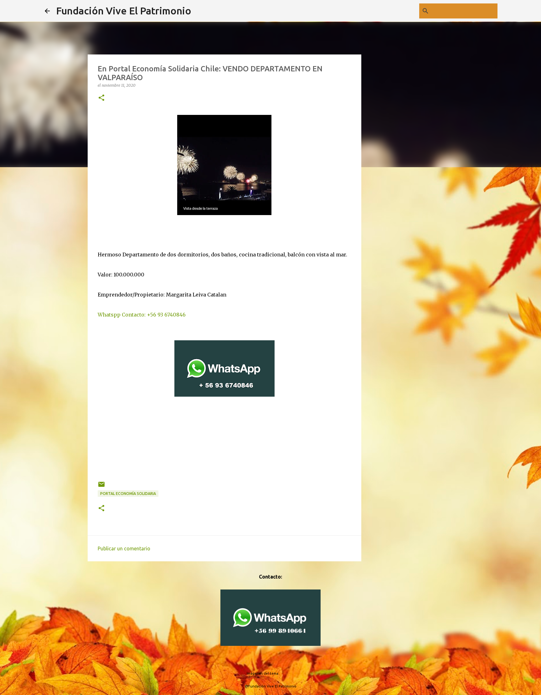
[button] (101, 98)
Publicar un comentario (124, 548)
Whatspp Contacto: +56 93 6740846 (142, 314)
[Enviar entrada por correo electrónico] (101, 487)
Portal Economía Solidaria (128, 494)
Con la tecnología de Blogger (274, 660)
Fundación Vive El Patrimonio (123, 10)
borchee (287, 673)
